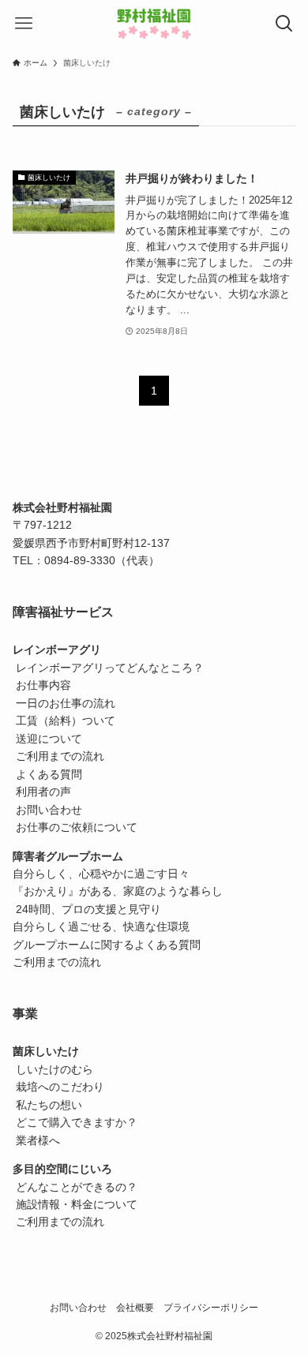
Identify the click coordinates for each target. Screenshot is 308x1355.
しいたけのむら (53, 1069)
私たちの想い (47, 1105)
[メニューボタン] (23, 23)
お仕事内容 (42, 685)
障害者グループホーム (68, 856)
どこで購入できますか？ (75, 1122)
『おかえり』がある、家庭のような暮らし (118, 891)
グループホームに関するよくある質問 (107, 944)
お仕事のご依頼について (75, 827)
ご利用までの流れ (58, 756)
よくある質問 (47, 774)
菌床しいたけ (46, 1051)
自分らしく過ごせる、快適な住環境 (101, 926)
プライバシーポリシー (210, 1307)
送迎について (47, 738)
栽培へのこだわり (58, 1086)
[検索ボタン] (284, 23)
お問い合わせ (47, 809)
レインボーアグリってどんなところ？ (108, 667)
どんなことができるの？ (75, 1187)
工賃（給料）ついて (64, 720)
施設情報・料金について (75, 1204)
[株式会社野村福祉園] (154, 23)
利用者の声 (42, 791)
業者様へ (36, 1140)
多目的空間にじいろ (62, 1168)
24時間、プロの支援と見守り (88, 909)
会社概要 (135, 1307)
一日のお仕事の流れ (64, 703)
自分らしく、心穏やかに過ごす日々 (101, 873)
